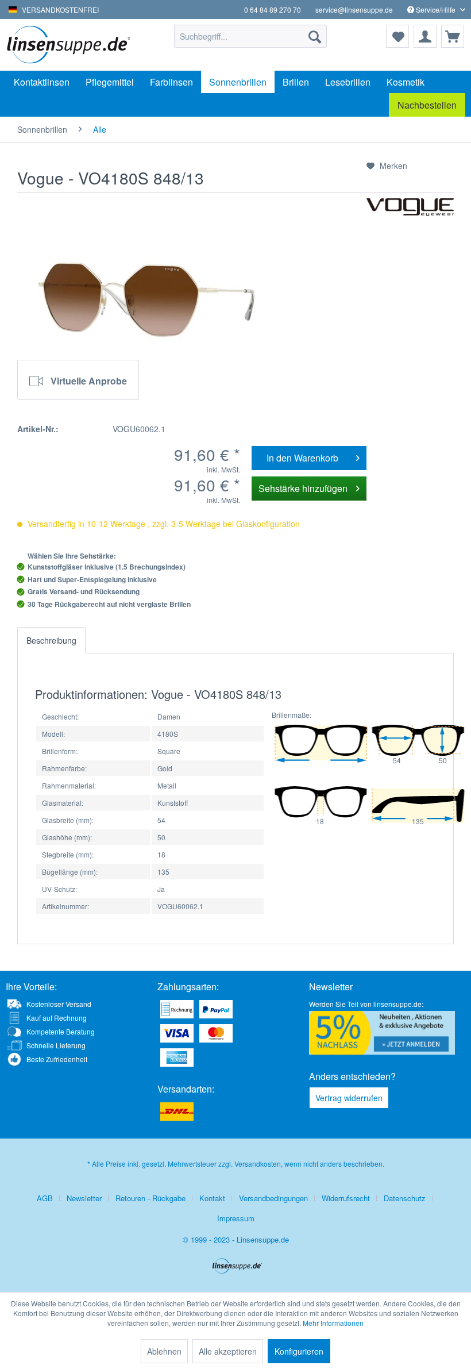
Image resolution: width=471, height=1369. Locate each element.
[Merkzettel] (397, 36)
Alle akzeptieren (228, 1351)
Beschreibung (51, 640)
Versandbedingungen (273, 1198)
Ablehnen (164, 1351)
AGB (45, 1198)
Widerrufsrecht (346, 1198)
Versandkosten (257, 1163)
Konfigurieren (299, 1351)
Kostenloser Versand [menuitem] (58, 1004)
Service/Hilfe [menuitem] (435, 9)
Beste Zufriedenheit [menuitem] (56, 1059)
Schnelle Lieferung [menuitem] (56, 1045)
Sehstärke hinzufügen (303, 488)
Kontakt (212, 1198)
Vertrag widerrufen (349, 1097)
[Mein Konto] (425, 36)
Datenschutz (405, 1198)
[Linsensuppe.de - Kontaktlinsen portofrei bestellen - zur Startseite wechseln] (71, 45)
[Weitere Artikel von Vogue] (410, 218)
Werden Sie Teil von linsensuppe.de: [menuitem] (366, 1004)
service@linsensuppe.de (354, 9)
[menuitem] (250, 36)
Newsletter (84, 1198)
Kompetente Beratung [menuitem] (60, 1031)
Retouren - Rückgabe (150, 1198)
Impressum (235, 1218)
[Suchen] (315, 36)
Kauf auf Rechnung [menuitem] (56, 1017)
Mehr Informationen (333, 1323)
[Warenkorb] (452, 36)
